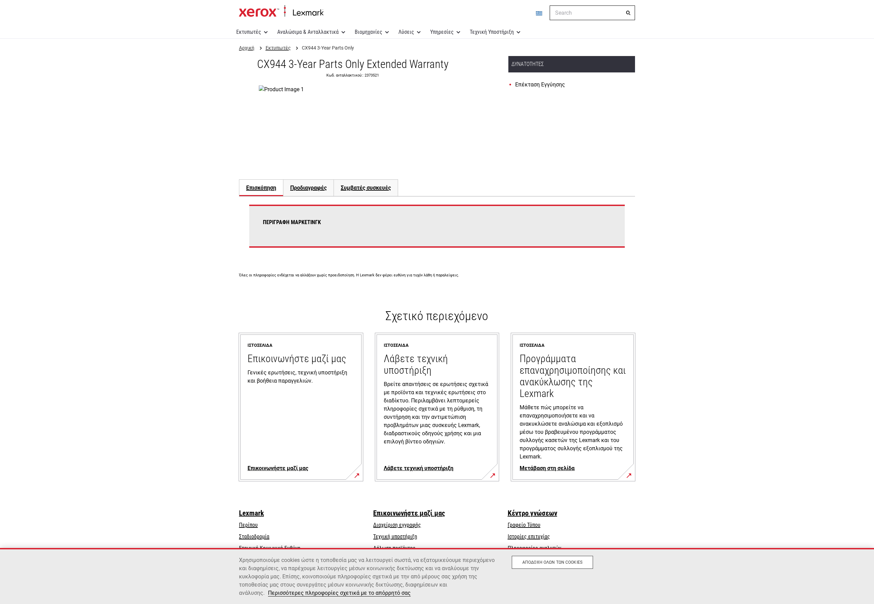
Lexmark (251, 513)
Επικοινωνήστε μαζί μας (409, 513)
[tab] (261, 187)
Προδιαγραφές (308, 187)
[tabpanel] (437, 230)
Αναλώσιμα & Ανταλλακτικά (308, 32)
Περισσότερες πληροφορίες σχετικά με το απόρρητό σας (339, 593)
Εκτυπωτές (248, 32)
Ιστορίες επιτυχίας (529, 536)
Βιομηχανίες (368, 32)
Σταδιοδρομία (254, 536)
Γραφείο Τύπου (524, 525)
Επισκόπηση (261, 187)
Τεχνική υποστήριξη (395, 536)
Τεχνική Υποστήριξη (492, 32)
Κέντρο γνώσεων (532, 513)
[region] (437, 576)
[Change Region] (539, 13)
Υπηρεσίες (442, 32)
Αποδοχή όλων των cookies (552, 562)
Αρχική (281, 11)
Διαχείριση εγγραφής (397, 525)
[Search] (628, 13)
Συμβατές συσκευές (366, 187)
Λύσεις (406, 32)
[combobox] (592, 12)
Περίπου (248, 525)
